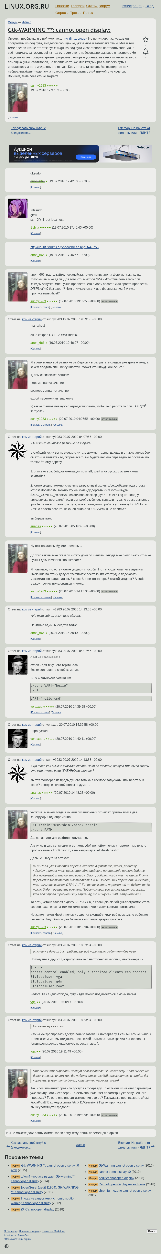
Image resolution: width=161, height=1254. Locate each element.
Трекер (75, 13)
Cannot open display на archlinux (122, 1184)
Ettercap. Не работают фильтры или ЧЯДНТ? (134, 130)
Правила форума (29, 1231)
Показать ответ (40, 307)
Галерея (78, 6)
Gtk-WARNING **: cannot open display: (59, 29)
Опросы (61, 13)
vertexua (36, 706)
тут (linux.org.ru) (75, 38)
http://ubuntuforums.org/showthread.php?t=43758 (64, 247)
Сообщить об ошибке (16, 1235)
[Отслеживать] (145, 51)
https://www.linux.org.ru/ (17, 1239)
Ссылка (13, 117)
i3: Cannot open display (37, 1209)
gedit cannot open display (116, 1178)
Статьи (92, 6)
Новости (62, 6)
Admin (26, 22)
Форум (104, 6)
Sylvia (34, 227)
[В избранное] (145, 39)
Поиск (88, 13)
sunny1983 (38, 85)
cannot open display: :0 (115, 1171)
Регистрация (132, 6)
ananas (35, 526)
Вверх (152, 1231)
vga (33, 1002)
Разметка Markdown (53, 1231)
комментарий (32, 319)
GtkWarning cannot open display (121, 1165)
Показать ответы (41, 424)
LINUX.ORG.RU (27, 6)
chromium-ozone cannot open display (125, 1190)
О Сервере (10, 1231)
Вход (149, 6)
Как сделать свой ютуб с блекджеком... (28, 130)
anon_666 (37, 181)
